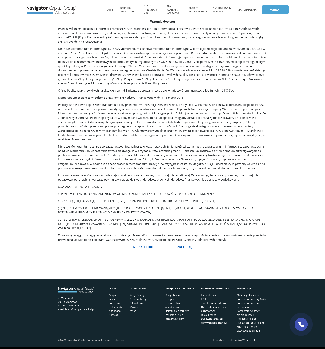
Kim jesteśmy (137, 295)
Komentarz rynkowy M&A (251, 299)
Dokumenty (115, 307)
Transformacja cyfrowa (213, 303)
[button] (301, 324)
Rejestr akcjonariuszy (177, 311)
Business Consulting (127, 9)
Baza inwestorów (174, 318)
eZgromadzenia (246, 9)
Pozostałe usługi (174, 314)
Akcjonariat (115, 311)
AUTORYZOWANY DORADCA (222, 9)
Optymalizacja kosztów (214, 322)
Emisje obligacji (173, 303)
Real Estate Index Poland (250, 322)
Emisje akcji (171, 299)
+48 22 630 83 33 (72, 305)
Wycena (134, 307)
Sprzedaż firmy (138, 299)
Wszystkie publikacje (248, 330)
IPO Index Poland (246, 318)
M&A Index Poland (247, 326)
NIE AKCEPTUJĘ (143, 247)
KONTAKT (275, 9)
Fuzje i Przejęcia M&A (150, 10)
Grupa (112, 295)
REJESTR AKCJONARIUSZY (198, 9)
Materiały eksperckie (248, 295)
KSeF (204, 299)
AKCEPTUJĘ (184, 247)
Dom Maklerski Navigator (172, 10)
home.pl (250, 340)
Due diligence (208, 314)
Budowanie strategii (212, 318)
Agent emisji (172, 307)
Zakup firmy (136, 303)
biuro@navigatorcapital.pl (79, 309)
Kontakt (113, 314)
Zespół (112, 299)
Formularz (114, 303)
